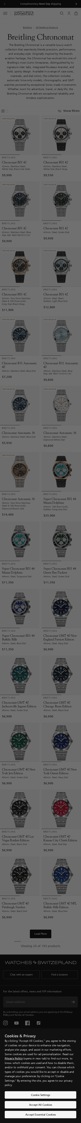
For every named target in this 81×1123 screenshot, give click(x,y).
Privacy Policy (14, 1058)
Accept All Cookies (40, 1104)
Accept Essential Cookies (40, 1114)
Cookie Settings (40, 1095)
